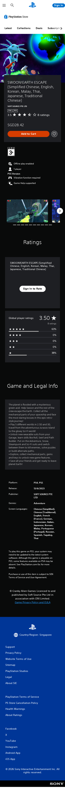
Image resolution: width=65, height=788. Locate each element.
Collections (24, 28)
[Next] (60, 211)
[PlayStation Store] (17, 16)
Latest (8, 28)
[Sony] (57, 786)
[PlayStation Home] (32, 5)
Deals (39, 28)
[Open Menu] (4, 5)
